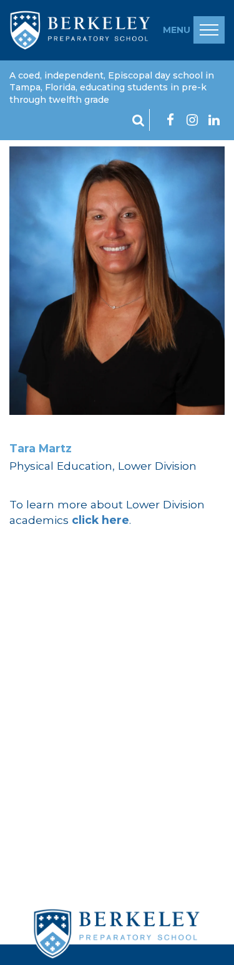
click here (100, 519)
